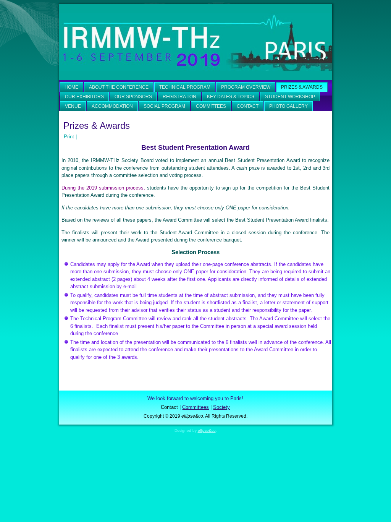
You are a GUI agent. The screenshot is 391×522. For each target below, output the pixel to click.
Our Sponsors (133, 96)
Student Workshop (290, 96)
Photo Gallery (288, 106)
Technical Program (184, 87)
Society (221, 407)
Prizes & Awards (302, 87)
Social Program (164, 106)
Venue (73, 106)
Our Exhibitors (84, 96)
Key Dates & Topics (230, 96)
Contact (248, 106)
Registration (179, 96)
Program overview (245, 87)
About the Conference (119, 87)
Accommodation (112, 106)
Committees (211, 106)
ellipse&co (207, 430)
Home (71, 87)
